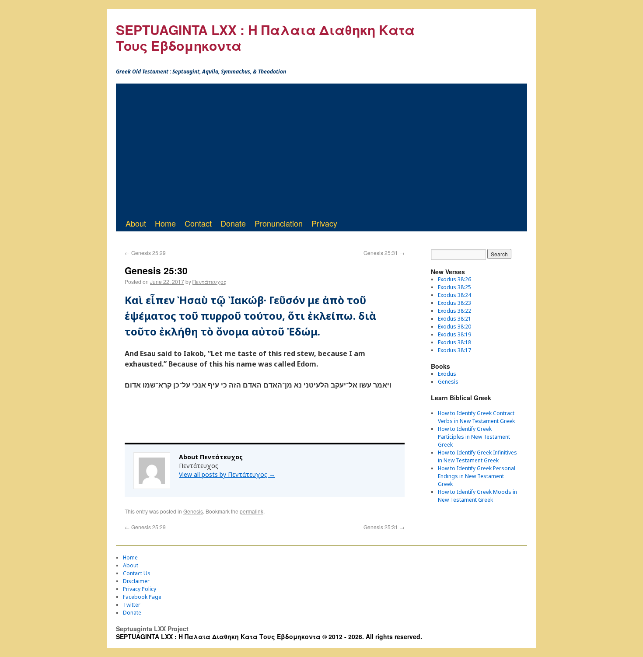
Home (165, 223)
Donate (233, 223)
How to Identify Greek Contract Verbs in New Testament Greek (476, 417)
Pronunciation (279, 223)
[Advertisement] (321, 149)
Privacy (324, 223)
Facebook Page (142, 597)
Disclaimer (136, 581)
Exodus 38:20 (454, 326)
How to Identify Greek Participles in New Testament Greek (474, 436)
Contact (198, 223)
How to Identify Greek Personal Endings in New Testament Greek (476, 476)
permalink (251, 511)
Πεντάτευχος (209, 281)
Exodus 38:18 (454, 342)
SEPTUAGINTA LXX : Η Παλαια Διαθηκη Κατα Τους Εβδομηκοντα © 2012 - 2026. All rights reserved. (269, 636)
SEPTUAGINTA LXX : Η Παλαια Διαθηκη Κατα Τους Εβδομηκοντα (265, 37)
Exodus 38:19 (454, 334)
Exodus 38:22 (454, 311)
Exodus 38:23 (454, 303)
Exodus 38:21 (454, 318)
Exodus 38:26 (454, 279)
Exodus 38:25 (454, 287)
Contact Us (136, 573)
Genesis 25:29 (145, 252)
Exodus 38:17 (454, 350)
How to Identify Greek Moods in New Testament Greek (477, 495)
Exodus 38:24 (454, 295)
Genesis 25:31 (384, 252)
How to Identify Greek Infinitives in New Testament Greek (477, 456)
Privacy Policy (139, 589)
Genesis (193, 511)
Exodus (447, 373)
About (136, 223)
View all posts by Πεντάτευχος (227, 474)
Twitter (131, 604)
